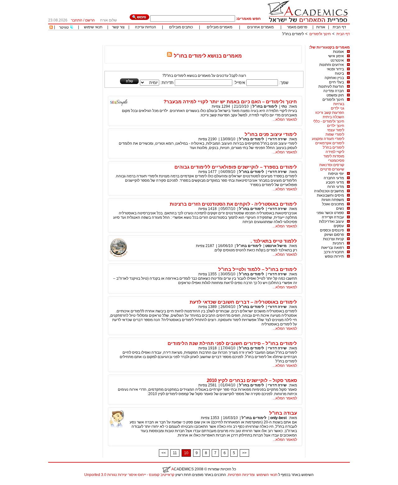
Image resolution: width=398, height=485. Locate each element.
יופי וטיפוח (336, 173)
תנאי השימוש (267, 475)
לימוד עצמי (335, 130)
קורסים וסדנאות (331, 165)
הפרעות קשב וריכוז (329, 112)
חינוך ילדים (335, 126)
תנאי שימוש (93, 27)
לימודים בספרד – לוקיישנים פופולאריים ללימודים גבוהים (235, 167)
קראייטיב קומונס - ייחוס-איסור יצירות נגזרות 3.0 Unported (129, 475)
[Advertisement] (236, 42)
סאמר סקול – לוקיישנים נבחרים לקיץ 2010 (252, 380)
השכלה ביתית (333, 117)
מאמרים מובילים (219, 27)
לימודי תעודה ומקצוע (328, 139)
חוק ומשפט (335, 95)
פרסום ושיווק (334, 234)
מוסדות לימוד (333, 156)
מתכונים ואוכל (333, 204)
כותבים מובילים (181, 27)
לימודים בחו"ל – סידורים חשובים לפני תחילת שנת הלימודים (232, 343)
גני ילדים (337, 108)
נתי (284, 106)
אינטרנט (337, 60)
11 (175, 453)
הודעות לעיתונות (331, 86)
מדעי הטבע (335, 182)
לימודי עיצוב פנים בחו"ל (271, 134)
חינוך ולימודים (320, 34)
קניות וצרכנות (333, 239)
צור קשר (118, 27)
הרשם (90, 20)
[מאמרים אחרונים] (51, 28)
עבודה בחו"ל (283, 413)
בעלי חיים (336, 82)
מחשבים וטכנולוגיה (329, 191)
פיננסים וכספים (332, 230)
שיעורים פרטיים (332, 169)
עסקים (339, 226)
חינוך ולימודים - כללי (328, 121)
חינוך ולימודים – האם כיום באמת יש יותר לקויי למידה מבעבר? (230, 101)
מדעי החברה (334, 178)
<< (163, 453)
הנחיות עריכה (145, 27)
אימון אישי (336, 56)
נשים (340, 208)
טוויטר (64, 27)
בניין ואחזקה (334, 78)
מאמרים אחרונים (260, 27)
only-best (278, 418)
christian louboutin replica (24, 483)
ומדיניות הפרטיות (241, 475)
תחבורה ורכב (334, 252)
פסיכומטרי (336, 160)
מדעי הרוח (335, 186)
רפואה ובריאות (332, 247)
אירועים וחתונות (331, 65)
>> (244, 453)
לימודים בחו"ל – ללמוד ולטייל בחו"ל (257, 269)
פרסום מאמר (297, 27)
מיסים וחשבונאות (330, 195)
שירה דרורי (277, 139)
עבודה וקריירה (333, 217)
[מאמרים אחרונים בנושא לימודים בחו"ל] (169, 55)
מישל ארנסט (276, 246)
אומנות (338, 51)
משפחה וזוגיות (333, 200)
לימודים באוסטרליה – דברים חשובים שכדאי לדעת (243, 302)
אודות (320, 27)
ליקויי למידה (335, 152)
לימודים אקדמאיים (329, 143)
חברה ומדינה (333, 91)
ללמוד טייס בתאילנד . (274, 241)
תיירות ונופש (334, 256)
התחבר (76, 20)
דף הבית (339, 27)
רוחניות (338, 243)
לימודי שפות (335, 134)
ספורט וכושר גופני (330, 213)
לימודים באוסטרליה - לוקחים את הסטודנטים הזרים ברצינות (233, 204)
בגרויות (338, 104)
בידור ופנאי (335, 69)
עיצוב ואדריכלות (331, 221)
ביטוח (339, 73)
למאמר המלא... (285, 119)
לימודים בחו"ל (333, 147)
